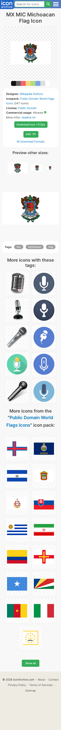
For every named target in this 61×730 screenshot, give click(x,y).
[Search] (48, 4)
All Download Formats (31, 141)
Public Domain (27, 108)
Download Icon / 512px (31, 124)
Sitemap (30, 690)
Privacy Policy (17, 685)
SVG (28, 134)
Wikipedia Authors (31, 94)
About (41, 679)
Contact (53, 679)
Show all (30, 663)
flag (50, 246)
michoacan (34, 246)
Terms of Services (41, 685)
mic (19, 246)
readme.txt (29, 117)
